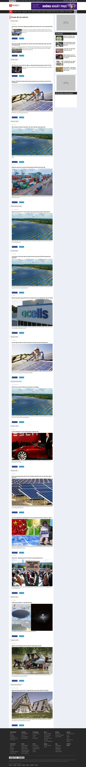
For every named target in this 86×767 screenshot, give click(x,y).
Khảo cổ (11, 747)
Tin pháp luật (12, 736)
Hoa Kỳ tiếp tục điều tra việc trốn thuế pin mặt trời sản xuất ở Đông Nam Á (30, 342)
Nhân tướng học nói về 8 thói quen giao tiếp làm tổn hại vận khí (70, 56)
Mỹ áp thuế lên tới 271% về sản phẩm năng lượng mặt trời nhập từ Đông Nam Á (31, 211)
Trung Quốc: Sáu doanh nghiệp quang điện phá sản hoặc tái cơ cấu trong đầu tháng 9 (32, 27)
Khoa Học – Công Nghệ (46, 11)
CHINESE (15, 765)
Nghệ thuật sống (24, 747)
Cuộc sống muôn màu (70, 733)
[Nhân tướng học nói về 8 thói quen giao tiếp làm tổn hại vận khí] (59, 56)
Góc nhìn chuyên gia (47, 733)
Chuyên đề (62, 11)
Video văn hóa (57, 747)
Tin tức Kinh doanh (47, 735)
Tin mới (68, 745)
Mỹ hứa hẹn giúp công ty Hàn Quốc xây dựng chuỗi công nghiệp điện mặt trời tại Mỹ (32, 298)
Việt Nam (15, 11)
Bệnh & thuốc (57, 733)
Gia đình (68, 736)
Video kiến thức (58, 748)
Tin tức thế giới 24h (24, 736)
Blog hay (45, 743)
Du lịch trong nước (36, 747)
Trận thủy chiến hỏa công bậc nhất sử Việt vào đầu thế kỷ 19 (69, 44)
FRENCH (27, 765)
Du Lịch (34, 743)
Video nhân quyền (58, 751)
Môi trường (12, 735)
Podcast (70, 11)
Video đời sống (58, 750)
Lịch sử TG (23, 735)
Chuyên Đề (69, 743)
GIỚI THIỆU (65, 0)
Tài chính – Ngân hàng (48, 741)
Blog (58, 11)
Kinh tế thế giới (46, 736)
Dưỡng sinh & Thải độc (59, 735)
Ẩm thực (34, 751)
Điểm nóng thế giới (24, 733)
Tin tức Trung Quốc (36, 733)
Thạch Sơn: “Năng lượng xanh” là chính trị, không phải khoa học (27, 558)
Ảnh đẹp (34, 750)
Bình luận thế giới (24, 738)
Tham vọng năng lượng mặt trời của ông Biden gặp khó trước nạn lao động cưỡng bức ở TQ (31, 477)
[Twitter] (70, 0)
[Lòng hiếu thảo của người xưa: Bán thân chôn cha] (59, 63)
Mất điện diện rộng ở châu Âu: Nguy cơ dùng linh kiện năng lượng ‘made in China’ (31, 65)
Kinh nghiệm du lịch (36, 748)
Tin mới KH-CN (12, 743)
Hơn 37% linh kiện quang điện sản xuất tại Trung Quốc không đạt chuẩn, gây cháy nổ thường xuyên (31, 44)
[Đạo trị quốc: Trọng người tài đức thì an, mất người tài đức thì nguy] (59, 69)
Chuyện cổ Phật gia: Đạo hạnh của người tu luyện (69, 37)
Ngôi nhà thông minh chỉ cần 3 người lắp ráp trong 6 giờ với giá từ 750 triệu (30, 690)
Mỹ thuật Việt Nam (24, 745)
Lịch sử (34, 736)
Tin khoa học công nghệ (14, 751)
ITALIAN (36, 765)
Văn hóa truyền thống (25, 751)
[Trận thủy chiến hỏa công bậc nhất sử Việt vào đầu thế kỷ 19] (59, 44)
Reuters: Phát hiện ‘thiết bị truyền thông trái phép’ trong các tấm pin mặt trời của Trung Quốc (31, 82)
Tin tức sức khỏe (58, 736)
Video (66, 11)
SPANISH (19, 765)
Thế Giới (19, 11)
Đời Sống (39, 11)
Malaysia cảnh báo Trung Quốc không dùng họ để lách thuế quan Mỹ (28, 167)
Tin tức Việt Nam (13, 732)
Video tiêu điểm (58, 745)
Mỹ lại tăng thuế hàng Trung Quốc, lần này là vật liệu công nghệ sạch (28, 127)
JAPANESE (32, 765)
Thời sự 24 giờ (12, 739)
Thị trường (46, 739)
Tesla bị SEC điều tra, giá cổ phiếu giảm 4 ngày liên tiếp (25, 431)
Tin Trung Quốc (35, 732)
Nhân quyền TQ (35, 738)
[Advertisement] (66, 22)
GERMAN (23, 765)
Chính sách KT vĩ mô (47, 738)
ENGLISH (10, 765)
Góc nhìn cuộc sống (47, 745)
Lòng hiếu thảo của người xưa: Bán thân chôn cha (69, 62)
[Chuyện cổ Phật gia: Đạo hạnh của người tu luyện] (59, 38)
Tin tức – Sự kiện (24, 748)
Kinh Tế (29, 11)
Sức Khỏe (34, 11)
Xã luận (45, 747)
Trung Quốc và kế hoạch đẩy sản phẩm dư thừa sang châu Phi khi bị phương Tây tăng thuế (31, 257)
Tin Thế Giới (23, 732)
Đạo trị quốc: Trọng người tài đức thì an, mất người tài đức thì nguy (70, 69)
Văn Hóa (54, 11)
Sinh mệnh (12, 750)
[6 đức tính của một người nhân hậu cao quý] (59, 50)
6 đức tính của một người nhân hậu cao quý (69, 49)
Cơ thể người (12, 745)
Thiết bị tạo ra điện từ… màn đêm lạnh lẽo (22, 602)
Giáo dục (11, 733)
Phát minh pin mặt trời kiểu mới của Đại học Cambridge (25, 387)
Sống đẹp (68, 741)
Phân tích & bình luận (14, 738)
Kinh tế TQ (34, 735)
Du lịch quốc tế (35, 745)
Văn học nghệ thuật (24, 753)
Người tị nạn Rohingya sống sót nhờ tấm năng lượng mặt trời (26, 645)
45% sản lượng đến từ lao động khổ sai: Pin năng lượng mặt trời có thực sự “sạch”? (32, 517)
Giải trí (68, 738)
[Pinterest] (72, 0)
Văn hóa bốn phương (25, 750)
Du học (68, 735)
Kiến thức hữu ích (70, 739)
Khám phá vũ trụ (13, 753)
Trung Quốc (24, 11)
